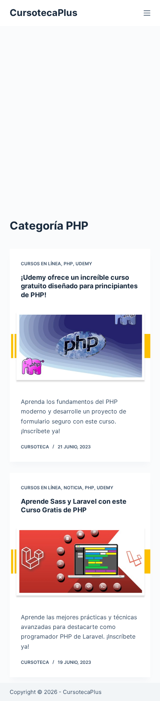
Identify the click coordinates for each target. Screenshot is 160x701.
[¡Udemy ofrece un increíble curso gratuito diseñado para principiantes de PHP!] (80, 346)
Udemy (84, 263)
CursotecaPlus (43, 12)
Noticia (73, 487)
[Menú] (147, 13)
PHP (68, 263)
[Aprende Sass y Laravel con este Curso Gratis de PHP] (80, 561)
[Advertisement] (80, 126)
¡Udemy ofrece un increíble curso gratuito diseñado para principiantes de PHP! (79, 286)
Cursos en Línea (41, 263)
